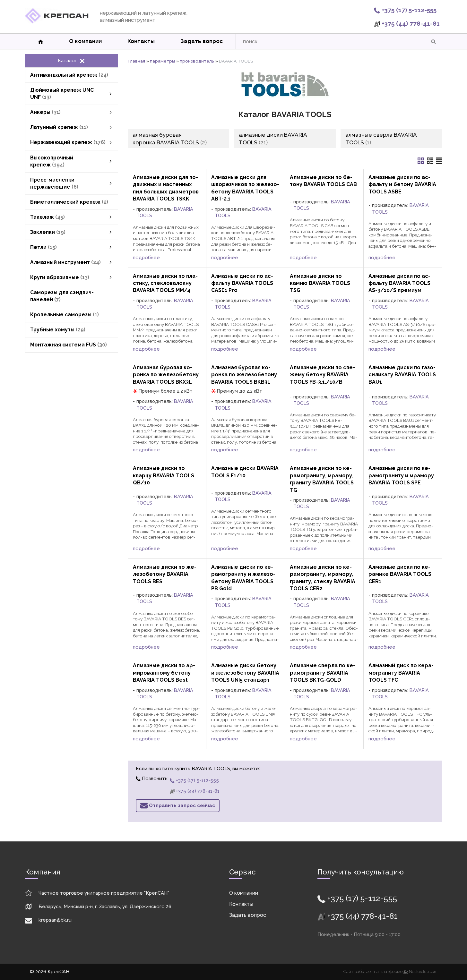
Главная (136, 61)
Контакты (141, 41)
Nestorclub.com (423, 971)
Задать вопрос (201, 41)
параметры (162, 61)
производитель (197, 61)
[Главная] (57, 22)
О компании (85, 41)
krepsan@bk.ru (55, 920)
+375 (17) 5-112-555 (408, 9)
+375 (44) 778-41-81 (410, 23)
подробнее (146, 257)
